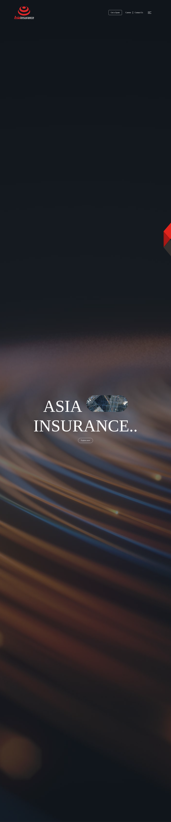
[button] (149, 13)
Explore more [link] (85, 440)
